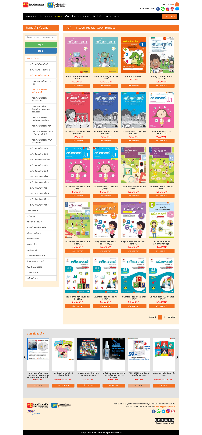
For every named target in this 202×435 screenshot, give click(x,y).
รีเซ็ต (40, 50)
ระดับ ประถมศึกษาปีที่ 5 (39, 165)
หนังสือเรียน (32, 58)
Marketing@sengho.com (164, 406)
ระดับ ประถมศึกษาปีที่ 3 (39, 154)
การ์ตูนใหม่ (31, 216)
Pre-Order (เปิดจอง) (35, 267)
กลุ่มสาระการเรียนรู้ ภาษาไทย (42, 82)
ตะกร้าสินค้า (168, 4)
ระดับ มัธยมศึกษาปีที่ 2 (39, 182)
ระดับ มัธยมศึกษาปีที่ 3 (39, 188)
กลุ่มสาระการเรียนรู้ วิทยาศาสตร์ (39, 99)
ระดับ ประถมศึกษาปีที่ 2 (39, 148)
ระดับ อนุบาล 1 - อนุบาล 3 (40, 69)
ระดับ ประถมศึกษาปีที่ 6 (39, 171)
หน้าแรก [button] (30, 16)
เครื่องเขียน (32, 278)
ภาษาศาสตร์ (32, 238)
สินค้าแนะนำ (32, 272)
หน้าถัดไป (171, 317)
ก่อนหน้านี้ (152, 317)
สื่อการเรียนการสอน (35, 255)
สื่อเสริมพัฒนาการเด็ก (36, 261)
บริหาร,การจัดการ (34, 233)
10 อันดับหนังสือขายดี (36, 227)
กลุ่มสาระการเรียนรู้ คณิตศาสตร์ (39, 91)
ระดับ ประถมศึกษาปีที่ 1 (39, 75)
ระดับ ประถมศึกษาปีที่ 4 (39, 159)
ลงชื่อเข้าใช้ (169, 16)
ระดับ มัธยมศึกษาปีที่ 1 (38, 176)
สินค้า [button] (58, 16)
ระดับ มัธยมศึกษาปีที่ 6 (39, 204)
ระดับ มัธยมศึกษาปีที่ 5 (39, 199)
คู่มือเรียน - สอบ (34, 221)
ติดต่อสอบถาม (112, 16)
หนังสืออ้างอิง (33, 250)
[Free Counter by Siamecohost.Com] (164, 420)
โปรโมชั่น (97, 16)
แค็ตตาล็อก (70, 16)
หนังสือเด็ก (31, 244)
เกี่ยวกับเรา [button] (44, 16)
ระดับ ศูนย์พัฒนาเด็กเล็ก (39, 64)
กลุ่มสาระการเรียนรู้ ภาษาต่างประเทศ (42, 141)
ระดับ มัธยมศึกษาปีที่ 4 (39, 193)
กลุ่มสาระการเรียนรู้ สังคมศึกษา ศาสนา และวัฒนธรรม (41, 109)
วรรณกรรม (32, 210)
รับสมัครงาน (84, 16)
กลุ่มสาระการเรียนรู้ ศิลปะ (42, 125)
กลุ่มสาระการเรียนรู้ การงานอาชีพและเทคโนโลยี (43, 133)
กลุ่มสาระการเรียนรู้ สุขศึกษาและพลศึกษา (40, 119)
